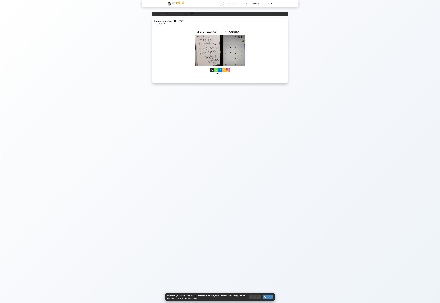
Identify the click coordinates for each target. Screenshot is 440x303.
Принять (267, 297)
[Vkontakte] (220, 70)
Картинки (256, 3)
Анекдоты (269, 3)
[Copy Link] (224, 70)
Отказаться (255, 297)
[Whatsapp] (216, 70)
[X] (212, 70)
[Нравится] (214, 73)
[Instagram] (228, 70)
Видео (245, 3)
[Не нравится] (222, 73)
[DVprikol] (175, 3)
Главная (157, 14)
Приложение (233, 3)
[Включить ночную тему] (221, 3)
